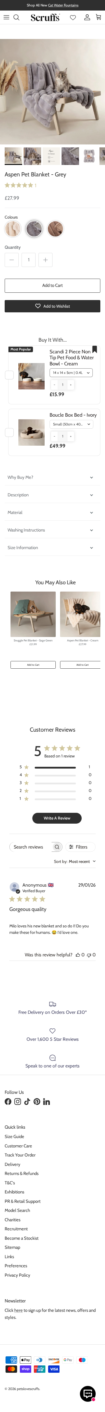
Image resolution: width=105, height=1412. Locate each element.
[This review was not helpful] (89, 955)
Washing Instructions (26, 530)
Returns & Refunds (21, 1173)
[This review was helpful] (78, 955)
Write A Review (57, 818)
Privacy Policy (17, 1275)
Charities (12, 1219)
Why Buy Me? (21, 477)
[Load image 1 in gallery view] (52, 91)
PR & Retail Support (23, 1201)
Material (15, 512)
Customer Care (18, 1146)
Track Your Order (20, 1155)
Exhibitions (14, 1192)
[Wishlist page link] (73, 17)
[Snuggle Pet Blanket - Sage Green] (33, 614)
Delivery (12, 1164)
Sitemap (12, 1247)
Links (9, 1256)
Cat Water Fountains (63, 5)
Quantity (13, 247)
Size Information (23, 547)
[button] (13, 229)
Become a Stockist (21, 1238)
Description (18, 495)
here (18, 1310)
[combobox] (75, 861)
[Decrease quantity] (12, 260)
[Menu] (6, 17)
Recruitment (16, 1229)
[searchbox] (30, 847)
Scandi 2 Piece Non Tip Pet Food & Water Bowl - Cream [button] (72, 358)
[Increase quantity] (45, 260)
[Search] (19, 17)
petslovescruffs (28, 1389)
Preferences (16, 1265)
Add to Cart (52, 285)
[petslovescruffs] (45, 17)
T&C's (10, 1183)
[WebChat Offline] (87, 1393)
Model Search (17, 1210)
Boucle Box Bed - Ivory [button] (73, 415)
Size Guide (14, 1136)
